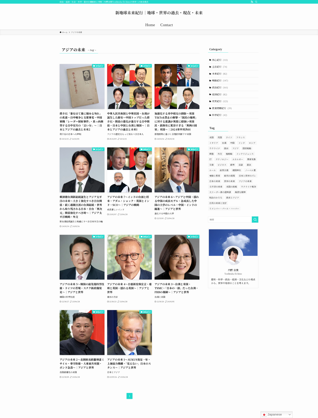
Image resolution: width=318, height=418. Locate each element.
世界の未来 (229, 181)
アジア (235, 148)
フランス (240, 137)
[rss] (252, 2)
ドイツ (229, 137)
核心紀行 (220, 60)
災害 (211, 164)
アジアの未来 (245, 181)
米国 (211, 137)
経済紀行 (219, 94)
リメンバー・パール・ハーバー (224, 208)
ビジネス (222, 164)
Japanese (274, 414)
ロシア (252, 142)
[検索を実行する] (255, 219)
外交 (220, 153)
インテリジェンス (245, 153)
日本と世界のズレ (247, 175)
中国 (232, 142)
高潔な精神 (240, 192)
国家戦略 (247, 148)
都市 (232, 164)
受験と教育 (214, 175)
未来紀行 (219, 73)
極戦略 (229, 153)
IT (210, 159)
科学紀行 (219, 115)
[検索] (256, 2)
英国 (220, 137)
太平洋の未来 (215, 186)
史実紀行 (220, 101)
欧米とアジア (232, 197)
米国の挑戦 (231, 186)
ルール (212, 170)
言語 (240, 164)
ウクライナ (214, 148)
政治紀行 (220, 87)
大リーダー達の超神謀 (220, 192)
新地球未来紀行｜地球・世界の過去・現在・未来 (159, 13)
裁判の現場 (229, 175)
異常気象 (251, 159)
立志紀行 (219, 66)
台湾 (224, 142)
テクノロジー (222, 159)
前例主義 (224, 170)
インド (241, 142)
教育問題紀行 (222, 108)
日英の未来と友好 (218, 203)
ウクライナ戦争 (248, 186)
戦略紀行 (220, 80)
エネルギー (237, 159)
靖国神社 (236, 170)
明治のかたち (215, 197)
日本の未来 (214, 181)
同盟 (211, 153)
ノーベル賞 (250, 170)
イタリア (213, 142)
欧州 (226, 148)
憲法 (249, 164)
